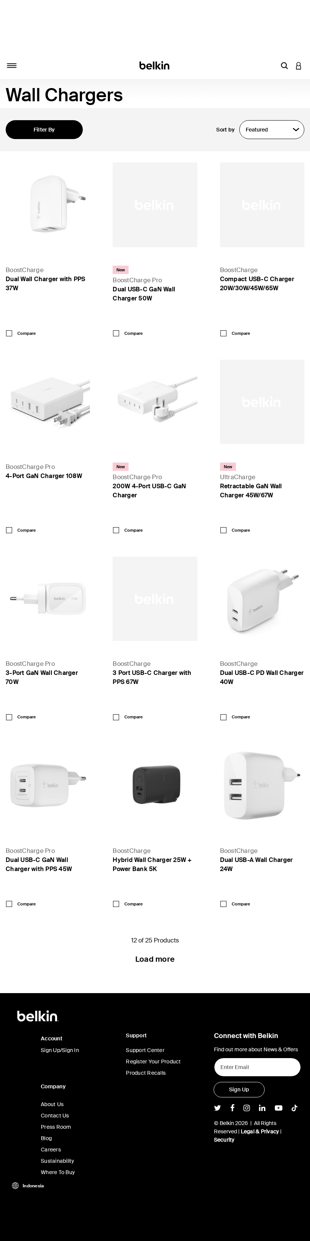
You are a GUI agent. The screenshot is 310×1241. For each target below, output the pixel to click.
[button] (284, 65)
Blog (46, 1138)
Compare (26, 333)
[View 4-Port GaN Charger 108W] (48, 402)
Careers (51, 1149)
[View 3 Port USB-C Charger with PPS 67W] (155, 599)
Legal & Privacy (260, 1131)
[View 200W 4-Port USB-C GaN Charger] (155, 402)
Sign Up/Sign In (60, 1050)
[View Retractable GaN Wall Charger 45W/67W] (262, 402)
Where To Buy (58, 1172)
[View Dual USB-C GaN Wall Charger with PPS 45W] (48, 785)
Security (224, 1139)
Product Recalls (146, 1072)
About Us (52, 1104)
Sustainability (57, 1160)
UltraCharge (238, 477)
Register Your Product (153, 1061)
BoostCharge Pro (137, 280)
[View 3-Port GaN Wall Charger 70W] (48, 599)
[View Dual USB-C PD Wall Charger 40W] (262, 599)
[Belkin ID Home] (155, 65)
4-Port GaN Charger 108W (44, 476)
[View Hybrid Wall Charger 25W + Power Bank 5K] (155, 785)
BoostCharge (24, 270)
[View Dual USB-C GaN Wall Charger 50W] (155, 204)
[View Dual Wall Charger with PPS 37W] (48, 204)
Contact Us (55, 1115)
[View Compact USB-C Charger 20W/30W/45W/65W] (262, 204)
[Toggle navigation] (12, 65)
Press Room (56, 1126)
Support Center (145, 1050)
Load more (155, 959)
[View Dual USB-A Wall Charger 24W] (262, 785)
